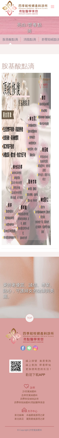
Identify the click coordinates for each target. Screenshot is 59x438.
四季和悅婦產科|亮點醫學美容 (29, 402)
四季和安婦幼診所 (29, 398)
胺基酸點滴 (10, 39)
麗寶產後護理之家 (30, 418)
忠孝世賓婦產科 (29, 395)
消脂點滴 (30, 39)
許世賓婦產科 (29, 391)
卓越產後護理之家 (30, 415)
